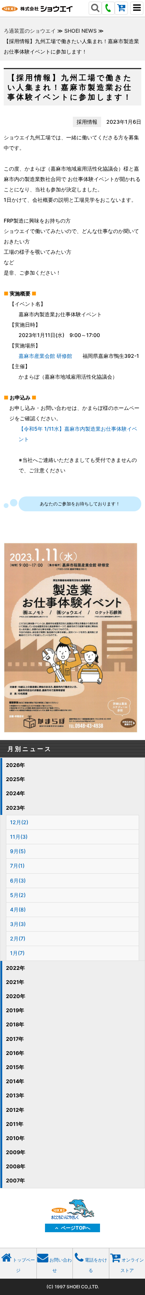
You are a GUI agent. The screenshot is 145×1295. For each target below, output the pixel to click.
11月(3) (19, 836)
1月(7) (17, 953)
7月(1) (17, 865)
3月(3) (18, 924)
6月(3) (18, 880)
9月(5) (18, 851)
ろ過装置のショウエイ (30, 30)
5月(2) (18, 895)
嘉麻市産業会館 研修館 (45, 356)
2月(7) (17, 938)
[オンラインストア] (121, 9)
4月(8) (18, 909)
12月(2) (19, 822)
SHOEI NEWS (80, 30)
